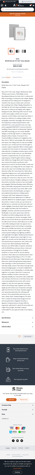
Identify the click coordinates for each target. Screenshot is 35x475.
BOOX (8, 77)
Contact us (5, 418)
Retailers (8, 454)
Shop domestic (28, 1)
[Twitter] (21, 440)
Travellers (14, 448)
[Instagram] (17, 440)
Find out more (23, 399)
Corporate (20, 448)
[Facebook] (13, 440)
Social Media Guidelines (17, 456)
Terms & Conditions (16, 454)
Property (27, 448)
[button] (2, 5)
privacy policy (17, 468)
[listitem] (17, 350)
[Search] (3, 9)
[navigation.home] (18, 5)
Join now (11, 399)
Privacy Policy (25, 454)
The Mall (8, 448)
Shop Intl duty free (10, 1)
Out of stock (27, 336)
